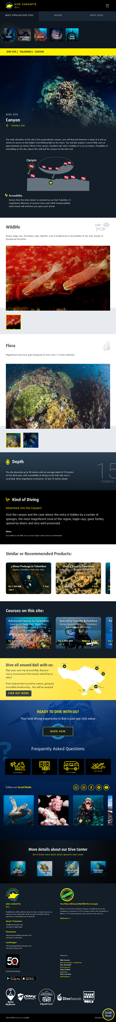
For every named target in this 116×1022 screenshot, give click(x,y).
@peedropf (64, 972)
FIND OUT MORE (18, 693)
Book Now (108, 1014)
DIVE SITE (12, 115)
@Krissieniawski (65, 967)
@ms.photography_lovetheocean (71, 962)
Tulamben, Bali (18, 125)
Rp (9, 586)
